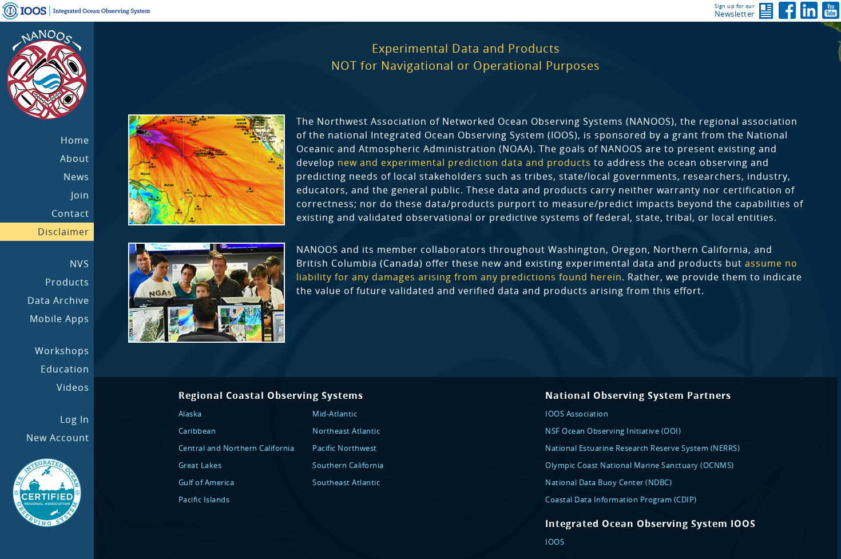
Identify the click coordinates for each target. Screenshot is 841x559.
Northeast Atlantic (346, 431)
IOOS (554, 542)
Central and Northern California (236, 448)
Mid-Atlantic (334, 414)
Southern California (348, 465)
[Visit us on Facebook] (787, 10)
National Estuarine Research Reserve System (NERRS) (642, 448)
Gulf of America (206, 482)
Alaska (190, 414)
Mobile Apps (59, 318)
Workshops (62, 350)
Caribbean (197, 431)
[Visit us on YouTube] (830, 10)
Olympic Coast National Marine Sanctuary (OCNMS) (639, 465)
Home (75, 140)
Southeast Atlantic (346, 482)
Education (65, 369)
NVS (79, 263)
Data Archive (58, 300)
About (74, 158)
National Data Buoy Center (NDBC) (608, 482)
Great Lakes (200, 465)
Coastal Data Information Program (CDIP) (621, 499)
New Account (57, 437)
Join (80, 195)
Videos (73, 387)
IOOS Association (576, 414)
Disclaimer (63, 231)
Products (67, 282)
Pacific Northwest (344, 448)
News (76, 177)
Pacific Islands (204, 499)
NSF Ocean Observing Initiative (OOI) (613, 431)
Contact (70, 213)
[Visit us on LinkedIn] (809, 10)
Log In (74, 419)
